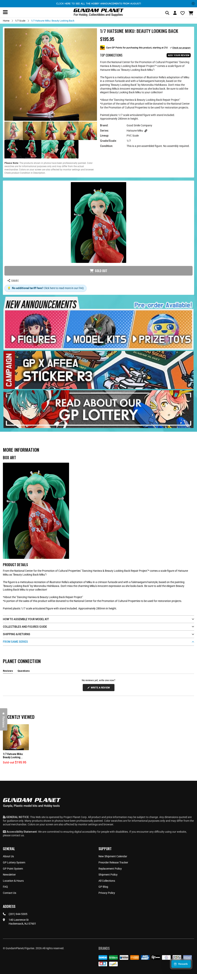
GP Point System (13, 868)
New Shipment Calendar (112, 856)
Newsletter (9, 874)
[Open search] (167, 13)
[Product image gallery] (50, 74)
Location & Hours (13, 880)
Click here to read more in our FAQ (64, 288)
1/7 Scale (20, 20)
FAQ (5, 886)
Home (6, 20)
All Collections (106, 880)
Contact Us (9, 892)
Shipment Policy (108, 874)
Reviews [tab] (8, 671)
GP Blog (103, 886)
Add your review (178, 55)
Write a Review (101, 688)
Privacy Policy (106, 892)
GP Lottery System (14, 862)
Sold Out (101, 270)
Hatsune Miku (135, 130)
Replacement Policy (110, 868)
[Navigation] (5, 12)
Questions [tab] (24, 671)
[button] (191, 13)
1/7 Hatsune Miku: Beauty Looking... (13, 755)
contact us (17, 835)
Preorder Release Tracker (113, 862)
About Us (8, 856)
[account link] (175, 13)
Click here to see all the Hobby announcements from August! (98, 3)
